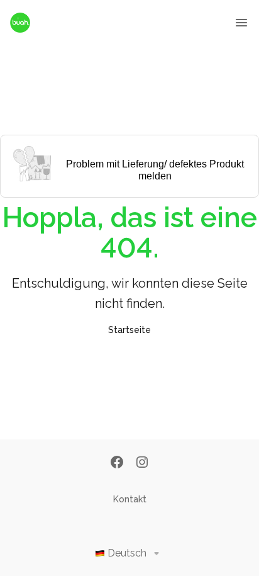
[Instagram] (142, 463)
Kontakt (129, 499)
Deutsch (126, 553)
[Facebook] (116, 463)
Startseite (129, 330)
